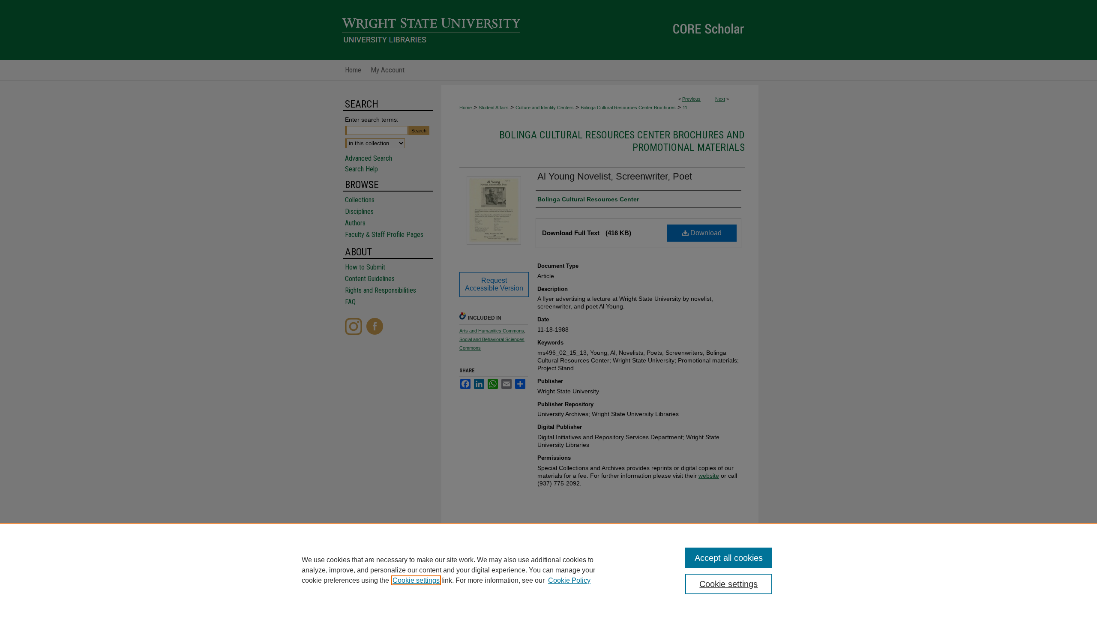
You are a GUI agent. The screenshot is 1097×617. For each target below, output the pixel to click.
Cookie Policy (569, 580)
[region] (548, 570)
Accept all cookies (729, 558)
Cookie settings (416, 580)
